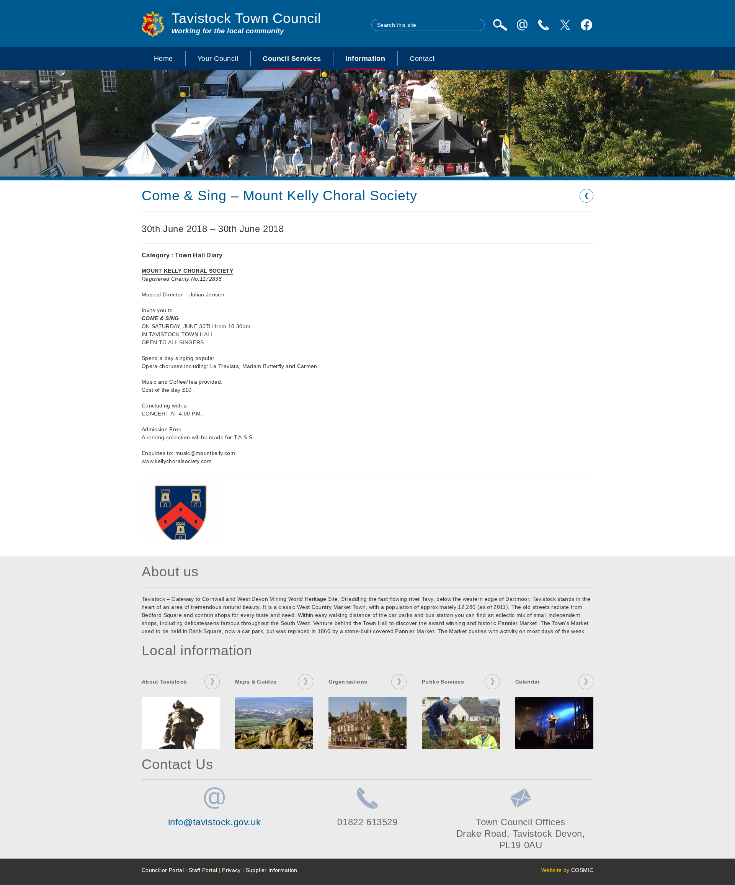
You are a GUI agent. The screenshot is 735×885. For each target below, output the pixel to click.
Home (163, 58)
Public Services (443, 682)
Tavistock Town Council (246, 18)
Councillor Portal (163, 870)
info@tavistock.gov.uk (214, 822)
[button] (181, 510)
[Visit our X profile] (565, 25)
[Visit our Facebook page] (586, 25)
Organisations (348, 682)
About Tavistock (164, 682)
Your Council (218, 58)
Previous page (586, 196)
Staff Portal (203, 870)
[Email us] (522, 25)
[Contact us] (543, 25)
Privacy (231, 870)
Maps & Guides (256, 682)
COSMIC (582, 870)
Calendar (527, 682)
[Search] (500, 25)
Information (365, 58)
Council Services (292, 58)
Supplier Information (271, 870)
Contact (422, 58)
